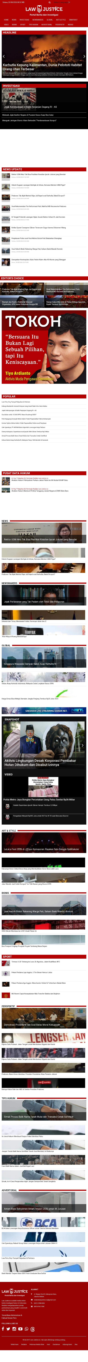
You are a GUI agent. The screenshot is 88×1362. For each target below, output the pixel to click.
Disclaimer (56, 1344)
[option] (44, 56)
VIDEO (6, 25)
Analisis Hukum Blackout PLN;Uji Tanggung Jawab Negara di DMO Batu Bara (40, 491)
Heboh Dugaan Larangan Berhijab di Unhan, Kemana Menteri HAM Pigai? (38, 185)
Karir (48, 1344)
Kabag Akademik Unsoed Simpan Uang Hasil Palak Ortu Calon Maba (24, 406)
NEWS (14, 20)
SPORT (22, 25)
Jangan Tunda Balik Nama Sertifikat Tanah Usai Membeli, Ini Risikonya (28, 1151)
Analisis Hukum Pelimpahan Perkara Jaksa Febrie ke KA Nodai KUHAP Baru (40, 480)
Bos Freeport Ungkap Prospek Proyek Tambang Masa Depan (24, 946)
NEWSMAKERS (38, 20)
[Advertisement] (44, 149)
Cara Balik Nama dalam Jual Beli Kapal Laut (18, 1166)
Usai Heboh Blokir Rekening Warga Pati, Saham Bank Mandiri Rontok (37, 249)
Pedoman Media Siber (37, 1344)
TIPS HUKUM (33, 25)
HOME (6, 20)
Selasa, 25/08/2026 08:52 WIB (13, 2)
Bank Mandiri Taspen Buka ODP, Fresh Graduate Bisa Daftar (24, 1273)
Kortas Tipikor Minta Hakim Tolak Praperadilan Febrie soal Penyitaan (24, 423)
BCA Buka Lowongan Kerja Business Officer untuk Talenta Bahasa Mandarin (30, 1228)
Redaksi (24, 1344)
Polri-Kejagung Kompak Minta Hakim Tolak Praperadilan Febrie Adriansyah (26, 419)
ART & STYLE (61, 20)
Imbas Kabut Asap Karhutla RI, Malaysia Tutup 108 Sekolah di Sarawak (25, 440)
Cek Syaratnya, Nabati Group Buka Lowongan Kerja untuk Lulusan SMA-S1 (29, 1243)
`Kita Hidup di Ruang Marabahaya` (14, 637)
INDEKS (70, 25)
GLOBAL (50, 20)
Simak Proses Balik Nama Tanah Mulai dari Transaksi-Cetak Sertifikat (24, 436)
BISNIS (14, 25)
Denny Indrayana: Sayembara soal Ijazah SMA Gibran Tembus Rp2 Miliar (25, 431)
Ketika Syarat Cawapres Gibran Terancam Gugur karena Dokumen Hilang (39, 228)
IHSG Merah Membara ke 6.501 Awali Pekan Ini (19, 931)
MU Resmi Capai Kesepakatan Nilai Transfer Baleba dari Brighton (36, 994)
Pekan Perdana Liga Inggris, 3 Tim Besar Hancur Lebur (32, 972)
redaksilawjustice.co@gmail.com (45, 1300)
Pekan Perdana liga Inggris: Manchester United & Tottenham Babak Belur (39, 983)
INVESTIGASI (24, 20)
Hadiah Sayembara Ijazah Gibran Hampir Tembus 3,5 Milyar (35, 805)
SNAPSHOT (73, 20)
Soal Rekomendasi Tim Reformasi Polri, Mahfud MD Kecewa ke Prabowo (39, 206)
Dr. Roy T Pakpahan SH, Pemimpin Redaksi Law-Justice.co (30, 478)
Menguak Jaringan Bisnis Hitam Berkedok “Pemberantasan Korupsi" (29, 120)
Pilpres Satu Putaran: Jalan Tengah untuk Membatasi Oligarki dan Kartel (28, 1044)
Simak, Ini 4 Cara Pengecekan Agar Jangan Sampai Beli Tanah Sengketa (28, 1181)
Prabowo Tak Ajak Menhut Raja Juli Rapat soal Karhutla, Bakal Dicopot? (38, 196)
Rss (76, 1344)
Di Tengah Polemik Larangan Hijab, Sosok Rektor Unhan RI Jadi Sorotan (38, 217)
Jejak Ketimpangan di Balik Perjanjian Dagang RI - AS (19, 410)
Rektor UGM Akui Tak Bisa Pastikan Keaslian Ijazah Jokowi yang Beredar (39, 174)
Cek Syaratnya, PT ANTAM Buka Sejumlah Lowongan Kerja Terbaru (23, 427)
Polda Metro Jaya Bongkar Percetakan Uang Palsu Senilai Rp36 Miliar (39, 799)
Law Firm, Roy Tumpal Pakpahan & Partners (16, 402)
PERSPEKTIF (60, 25)
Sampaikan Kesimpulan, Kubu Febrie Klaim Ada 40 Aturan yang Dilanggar (39, 260)
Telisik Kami (14, 1344)
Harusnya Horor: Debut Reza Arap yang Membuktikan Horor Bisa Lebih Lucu (30, 869)
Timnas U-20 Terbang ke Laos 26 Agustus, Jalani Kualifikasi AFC (36, 962)
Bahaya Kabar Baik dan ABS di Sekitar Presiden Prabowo (23, 1089)
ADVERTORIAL (46, 25)
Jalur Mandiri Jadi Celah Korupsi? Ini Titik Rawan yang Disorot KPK (26, 884)
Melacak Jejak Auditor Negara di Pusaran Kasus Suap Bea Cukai (27, 115)
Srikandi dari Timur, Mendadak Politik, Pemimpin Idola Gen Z (24, 621)
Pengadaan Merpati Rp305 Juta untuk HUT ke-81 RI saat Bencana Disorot (40, 816)
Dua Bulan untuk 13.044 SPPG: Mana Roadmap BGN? (19, 414)
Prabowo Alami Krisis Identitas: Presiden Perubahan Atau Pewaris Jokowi (29, 1074)
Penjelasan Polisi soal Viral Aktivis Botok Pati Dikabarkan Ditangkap (37, 238)
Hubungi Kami (67, 1344)
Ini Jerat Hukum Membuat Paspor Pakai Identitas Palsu (22, 1136)
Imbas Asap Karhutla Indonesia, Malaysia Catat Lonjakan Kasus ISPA (28, 683)
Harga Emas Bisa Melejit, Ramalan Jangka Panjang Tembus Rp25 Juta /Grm (30, 699)
